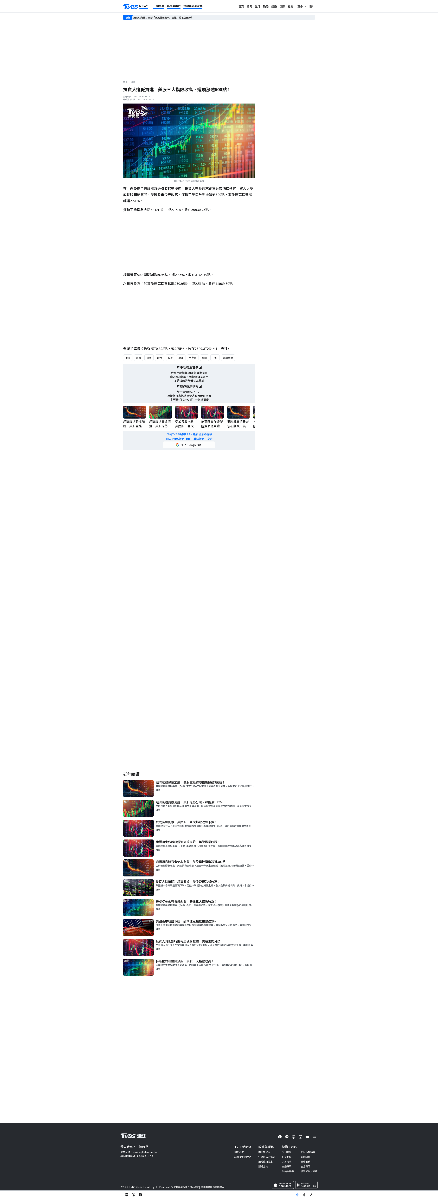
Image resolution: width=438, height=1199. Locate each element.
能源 (180, 357)
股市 (159, 357)
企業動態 (287, 1156)
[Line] (286, 1136)
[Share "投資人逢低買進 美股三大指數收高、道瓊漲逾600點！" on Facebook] (140, 1194)
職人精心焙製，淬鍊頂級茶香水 (189, 377)
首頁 (241, 6)
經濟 (149, 357)
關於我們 (239, 1152)
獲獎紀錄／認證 (309, 1171)
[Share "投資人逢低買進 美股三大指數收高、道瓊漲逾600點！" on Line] (126, 1194)
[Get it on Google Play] (306, 1185)
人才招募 (287, 1161)
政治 (266, 6)
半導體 (192, 357)
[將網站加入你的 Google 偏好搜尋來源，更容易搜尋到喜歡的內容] (189, 444)
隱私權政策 (264, 1152)
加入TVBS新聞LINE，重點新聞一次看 (189, 439)
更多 (300, 6)
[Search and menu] (311, 6)
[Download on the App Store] (283, 1185)
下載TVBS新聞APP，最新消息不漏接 (189, 434)
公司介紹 (287, 1152)
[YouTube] (307, 1136)
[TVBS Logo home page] (136, 6)
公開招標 (305, 1156)
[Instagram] (300, 1136)
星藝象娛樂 (288, 1171)
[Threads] (293, 1136)
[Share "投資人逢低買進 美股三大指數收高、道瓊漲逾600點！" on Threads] (133, 1194)
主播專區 (287, 1166)
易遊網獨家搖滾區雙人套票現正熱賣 (189, 396)
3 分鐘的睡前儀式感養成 (189, 381)
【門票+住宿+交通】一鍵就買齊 (189, 400)
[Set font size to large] (311, 1194)
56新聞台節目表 (243, 1156)
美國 (138, 357)
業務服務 (305, 1161)
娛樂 (274, 6)
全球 (204, 357)
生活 (257, 6)
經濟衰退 (228, 357)
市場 (127, 357)
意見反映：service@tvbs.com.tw (138, 1152)
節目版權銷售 (308, 1152)
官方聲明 (305, 1166)
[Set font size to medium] (304, 1194)
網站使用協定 (265, 1161)
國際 (282, 6)
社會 (290, 6)
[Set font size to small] (297, 1194)
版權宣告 (263, 1166)
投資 (170, 357)
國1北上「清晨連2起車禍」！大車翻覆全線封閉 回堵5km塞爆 (167, 17)
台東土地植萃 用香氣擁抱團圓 (189, 373)
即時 (249, 6)
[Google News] (314, 1136)
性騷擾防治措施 (266, 1156)
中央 (215, 357)
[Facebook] (279, 1136)
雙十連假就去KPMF (189, 392)
